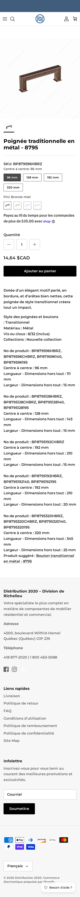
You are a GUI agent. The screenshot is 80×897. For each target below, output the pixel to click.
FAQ (7, 711)
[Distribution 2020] (40, 19)
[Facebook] (6, 669)
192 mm (53, 176)
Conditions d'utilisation (25, 718)
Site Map (12, 741)
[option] (40, 79)
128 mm (32, 176)
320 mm (13, 186)
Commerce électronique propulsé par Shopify (32, 879)
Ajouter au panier (40, 271)
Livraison (12, 696)
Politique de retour (21, 703)
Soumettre (19, 809)
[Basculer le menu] (5, 19)
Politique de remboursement (30, 726)
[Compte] (65, 19)
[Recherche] (15, 19)
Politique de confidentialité (29, 733)
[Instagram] (14, 669)
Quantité (12, 235)
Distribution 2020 (28, 877)
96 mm (12, 176)
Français (15, 866)
